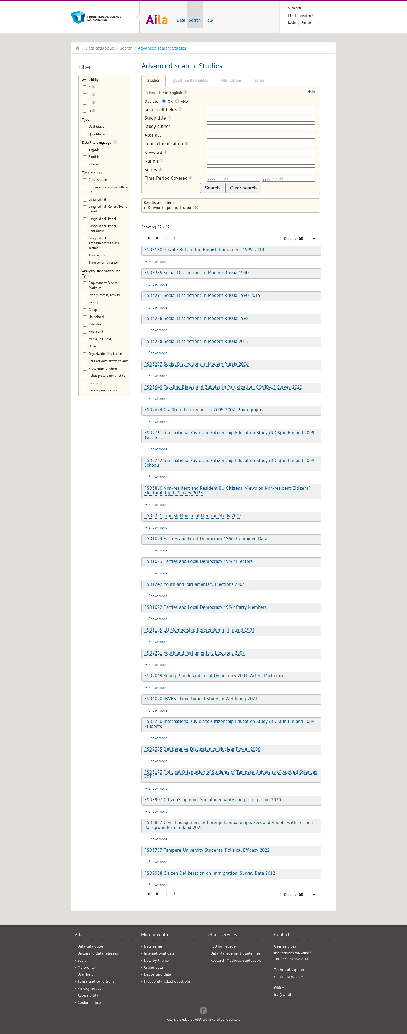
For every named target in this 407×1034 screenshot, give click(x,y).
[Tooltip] (93, 88)
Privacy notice (89, 989)
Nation (152, 161)
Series (259, 81)
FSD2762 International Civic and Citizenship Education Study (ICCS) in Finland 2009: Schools (229, 463)
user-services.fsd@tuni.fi (292, 953)
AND (184, 102)
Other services (222, 935)
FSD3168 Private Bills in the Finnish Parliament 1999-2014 (204, 250)
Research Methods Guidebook (235, 961)
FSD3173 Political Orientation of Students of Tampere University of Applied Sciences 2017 (230, 775)
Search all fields (161, 110)
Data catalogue (100, 48)
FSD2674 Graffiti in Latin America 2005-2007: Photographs (203, 410)
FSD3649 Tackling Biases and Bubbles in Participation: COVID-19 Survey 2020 (223, 388)
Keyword (154, 153)
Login (292, 22)
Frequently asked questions (167, 982)
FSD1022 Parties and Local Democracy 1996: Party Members (205, 608)
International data (159, 953)
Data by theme (156, 961)
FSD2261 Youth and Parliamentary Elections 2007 (194, 653)
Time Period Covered (167, 178)
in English (174, 93)
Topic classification (164, 144)
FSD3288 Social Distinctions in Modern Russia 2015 (196, 342)
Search (195, 20)
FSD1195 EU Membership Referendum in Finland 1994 (199, 630)
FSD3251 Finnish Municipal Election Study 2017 (192, 516)
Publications (231, 81)
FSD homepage (223, 947)
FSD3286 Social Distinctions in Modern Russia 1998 (196, 319)
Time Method (92, 173)
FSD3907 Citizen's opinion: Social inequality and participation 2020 (212, 800)
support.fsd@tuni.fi (288, 977)
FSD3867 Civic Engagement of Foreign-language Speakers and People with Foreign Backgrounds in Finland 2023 (228, 825)
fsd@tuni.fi (282, 995)
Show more (157, 262)
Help (209, 20)
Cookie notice (89, 1003)
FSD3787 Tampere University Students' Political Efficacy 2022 (207, 851)
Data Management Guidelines (235, 953)
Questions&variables (190, 81)
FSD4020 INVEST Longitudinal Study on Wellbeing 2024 (200, 699)
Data (181, 20)
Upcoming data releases (98, 953)
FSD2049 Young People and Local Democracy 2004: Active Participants (216, 676)
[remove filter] (196, 207)
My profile (86, 968)
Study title (156, 118)
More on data (154, 935)
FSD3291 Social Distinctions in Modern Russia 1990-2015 (202, 296)
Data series (153, 947)
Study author (157, 127)
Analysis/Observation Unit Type (101, 274)
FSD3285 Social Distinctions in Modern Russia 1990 (196, 273)
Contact (282, 935)
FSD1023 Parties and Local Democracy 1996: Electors (198, 562)
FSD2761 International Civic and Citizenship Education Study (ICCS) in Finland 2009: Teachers (229, 436)
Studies (153, 81)
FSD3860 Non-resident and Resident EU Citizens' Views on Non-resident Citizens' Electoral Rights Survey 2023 (227, 491)
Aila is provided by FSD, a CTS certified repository (203, 1020)
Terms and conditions (96, 982)
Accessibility (88, 996)
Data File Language (96, 143)
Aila (77, 48)
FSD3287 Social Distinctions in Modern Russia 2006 (196, 365)
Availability (90, 80)
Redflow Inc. (203, 1010)
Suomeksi (294, 8)
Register (307, 22)
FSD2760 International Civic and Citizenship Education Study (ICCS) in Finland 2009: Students (229, 724)
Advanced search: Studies (162, 48)
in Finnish (154, 93)
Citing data (153, 968)
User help (86, 975)
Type (85, 120)
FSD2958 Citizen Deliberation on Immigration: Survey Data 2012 (209, 874)
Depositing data (157, 975)
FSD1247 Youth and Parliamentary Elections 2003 (194, 585)
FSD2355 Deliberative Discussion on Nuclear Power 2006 (202, 750)
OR (170, 102)
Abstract (153, 136)
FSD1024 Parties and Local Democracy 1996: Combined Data (205, 539)
